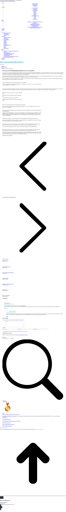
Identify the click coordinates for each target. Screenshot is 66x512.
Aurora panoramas (5, 278)
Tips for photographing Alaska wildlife (8, 424)
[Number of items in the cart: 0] (2, 336)
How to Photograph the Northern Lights (8, 416)
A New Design (4, 289)
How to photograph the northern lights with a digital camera (11, 421)
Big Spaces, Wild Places (6, 295)
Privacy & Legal (38, 429)
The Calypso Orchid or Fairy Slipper (8, 272)
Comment (3, 327)
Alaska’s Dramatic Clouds (6, 266)
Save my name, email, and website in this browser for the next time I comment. (15, 331)
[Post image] (5, 265)
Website (34, 329)
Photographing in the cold (6, 422)
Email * (19, 329)
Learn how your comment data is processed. (21, 334)
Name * (3, 329)
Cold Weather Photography (6, 419)
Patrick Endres (11, 311)
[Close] (1, 497)
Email (42, 429)
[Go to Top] (33, 495)
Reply (5, 308)
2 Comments (10, 135)
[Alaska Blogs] (7, 412)
